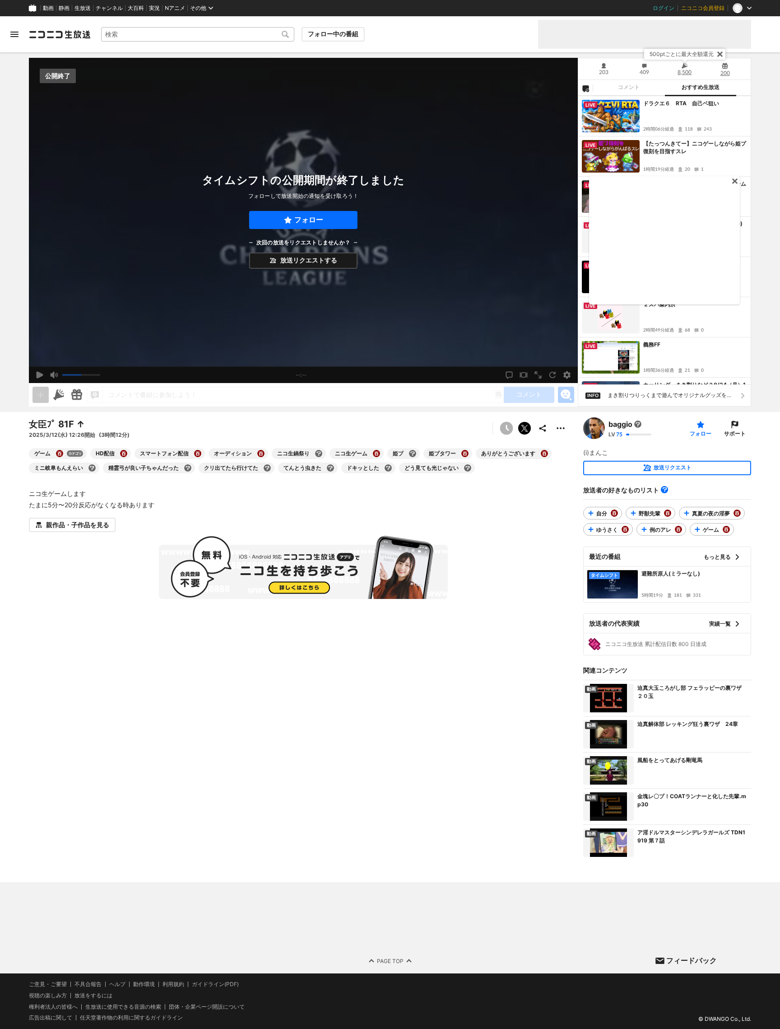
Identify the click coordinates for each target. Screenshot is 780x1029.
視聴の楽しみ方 (48, 995)
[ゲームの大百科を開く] (59, 453)
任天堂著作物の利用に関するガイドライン (131, 1017)
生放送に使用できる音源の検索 (123, 1006)
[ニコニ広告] (59, 395)
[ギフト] (77, 395)
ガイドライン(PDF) (215, 984)
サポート (735, 433)
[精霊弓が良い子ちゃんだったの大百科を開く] (187, 468)
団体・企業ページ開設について (207, 1006)
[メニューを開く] (14, 34)
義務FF (651, 344)
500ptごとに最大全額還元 (682, 54)
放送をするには (93, 995)
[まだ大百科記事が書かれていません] (637, 424)
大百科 (136, 8)
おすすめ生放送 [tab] (701, 87)
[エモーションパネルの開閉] (566, 395)
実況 (154, 8)
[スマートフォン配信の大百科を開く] (197, 453)
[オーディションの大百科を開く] (261, 453)
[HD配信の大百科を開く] (123, 453)
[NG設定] (585, 88)
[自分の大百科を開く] (614, 513)
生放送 (82, 8)
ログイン (663, 8)
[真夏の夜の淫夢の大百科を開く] (737, 513)
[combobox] (197, 34)
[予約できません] (506, 428)
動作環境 (144, 984)
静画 (64, 8)
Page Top (390, 960)
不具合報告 (88, 984)
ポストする (524, 428)
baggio (620, 424)
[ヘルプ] (664, 489)
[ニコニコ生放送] (59, 34)
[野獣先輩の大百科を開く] (667, 513)
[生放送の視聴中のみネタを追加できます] (40, 395)
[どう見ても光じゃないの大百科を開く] (467, 468)
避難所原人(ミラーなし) (670, 573)
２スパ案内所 (659, 304)
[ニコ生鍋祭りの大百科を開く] (318, 453)
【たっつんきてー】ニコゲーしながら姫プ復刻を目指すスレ (694, 147)
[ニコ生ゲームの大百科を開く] (376, 453)
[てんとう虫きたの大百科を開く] (330, 468)
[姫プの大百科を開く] (412, 453)
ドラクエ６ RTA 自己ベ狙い (681, 103)
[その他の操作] (560, 428)
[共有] (542, 428)
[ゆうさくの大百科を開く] (625, 529)
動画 (48, 8)
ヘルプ (117, 984)
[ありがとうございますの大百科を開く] (544, 453)
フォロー (308, 220)
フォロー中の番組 (333, 33)
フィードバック (691, 960)
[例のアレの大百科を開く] (678, 529)
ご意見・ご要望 (48, 984)
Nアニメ (175, 8)
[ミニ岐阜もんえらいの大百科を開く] (92, 468)
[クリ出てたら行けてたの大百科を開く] (267, 468)
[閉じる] (720, 54)
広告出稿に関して (50, 1017)
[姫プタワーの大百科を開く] (465, 453)
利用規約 (173, 984)
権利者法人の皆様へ (53, 1006)
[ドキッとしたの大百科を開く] (388, 468)
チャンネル (109, 8)
